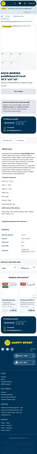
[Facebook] (3, 349)
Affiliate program (6, 384)
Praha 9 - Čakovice (6, 425)
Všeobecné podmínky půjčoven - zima (12, 407)
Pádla (4, 268)
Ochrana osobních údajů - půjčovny (11, 412)
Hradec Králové (5, 430)
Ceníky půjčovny (5, 415)
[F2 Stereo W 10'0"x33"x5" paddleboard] (27, 297)
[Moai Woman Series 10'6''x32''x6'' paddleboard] (9, 297)
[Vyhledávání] (15, 3)
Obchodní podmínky (6, 394)
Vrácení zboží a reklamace (8, 397)
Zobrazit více (27, 12)
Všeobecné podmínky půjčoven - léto (11, 410)
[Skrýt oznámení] (35, 12)
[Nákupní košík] (25, 3)
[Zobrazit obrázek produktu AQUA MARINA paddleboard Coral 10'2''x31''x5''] (18, 38)
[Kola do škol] (24, 356)
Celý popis (4, 85)
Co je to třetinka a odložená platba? (12, 111)
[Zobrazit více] (18, 8)
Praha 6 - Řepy (5, 423)
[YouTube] (7, 349)
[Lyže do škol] (24, 362)
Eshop (8, 16)
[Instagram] (12, 349)
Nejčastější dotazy (6, 381)
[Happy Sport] (3, 3)
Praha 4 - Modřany (6, 428)
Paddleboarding (18, 16)
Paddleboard (5, 19)
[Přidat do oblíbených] (15, 283)
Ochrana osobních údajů (8, 399)
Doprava (3, 392)
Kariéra (3, 379)
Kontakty (3, 377)
